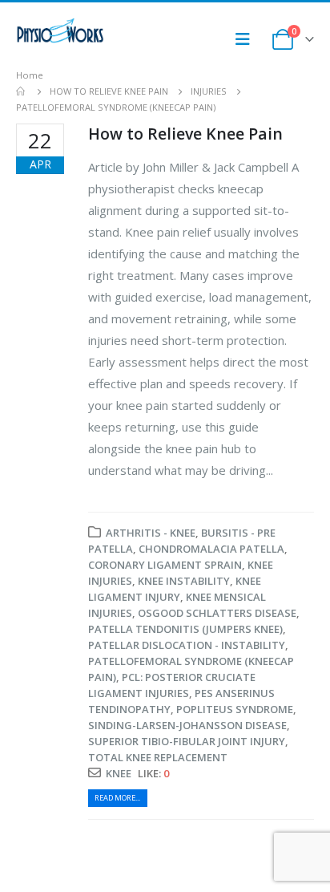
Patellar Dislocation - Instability (186, 645)
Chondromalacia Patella (211, 548)
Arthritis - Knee (150, 532)
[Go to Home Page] (21, 91)
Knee (118, 773)
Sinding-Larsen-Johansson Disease (187, 725)
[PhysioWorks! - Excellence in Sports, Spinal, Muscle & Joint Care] (60, 30)
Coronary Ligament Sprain (165, 565)
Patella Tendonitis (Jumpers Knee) (185, 629)
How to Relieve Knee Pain (185, 133)
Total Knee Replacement (157, 757)
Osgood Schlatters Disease (217, 613)
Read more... (117, 798)
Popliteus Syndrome (234, 709)
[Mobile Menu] (247, 39)
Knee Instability (184, 581)
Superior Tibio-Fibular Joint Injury (186, 741)
